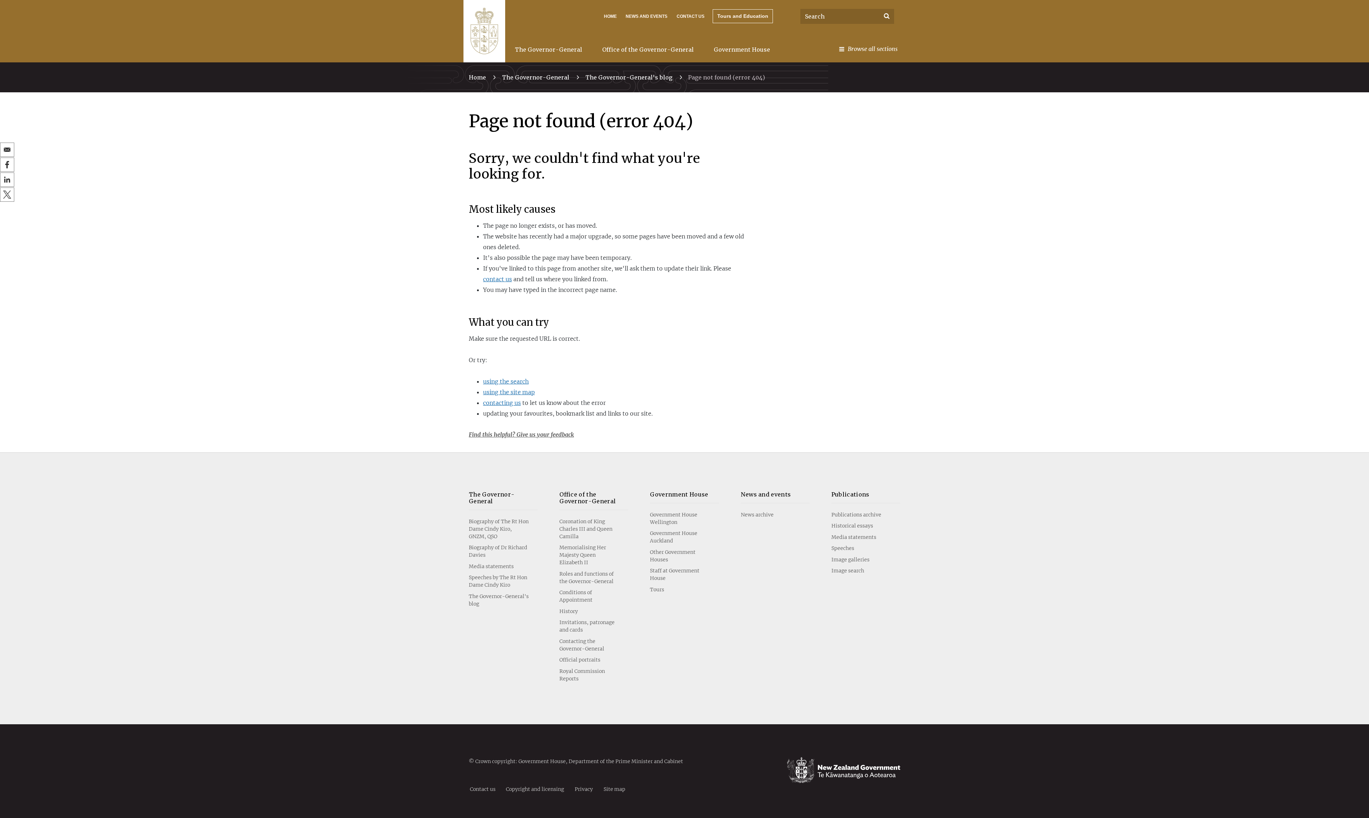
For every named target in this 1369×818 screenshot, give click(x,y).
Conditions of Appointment (576, 596)
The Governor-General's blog (628, 77)
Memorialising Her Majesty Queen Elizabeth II (582, 555)
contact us (497, 279)
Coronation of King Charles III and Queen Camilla (585, 529)
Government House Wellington (673, 518)
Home (610, 16)
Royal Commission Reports (582, 675)
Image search (847, 570)
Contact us (690, 16)
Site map (614, 789)
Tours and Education (742, 16)
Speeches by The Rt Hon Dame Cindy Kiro (498, 581)
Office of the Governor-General (648, 49)
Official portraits (579, 660)
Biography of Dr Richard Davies (498, 551)
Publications (850, 494)
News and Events (646, 16)
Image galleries (850, 559)
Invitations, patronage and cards (587, 626)
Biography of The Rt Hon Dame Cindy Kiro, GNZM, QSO (499, 529)
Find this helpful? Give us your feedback (521, 434)
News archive (757, 514)
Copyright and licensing (535, 789)
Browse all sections (873, 48)
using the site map (509, 392)
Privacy (584, 789)
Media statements (491, 566)
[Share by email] (7, 150)
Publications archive (856, 514)
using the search (506, 381)
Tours (657, 589)
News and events (766, 494)
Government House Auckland (673, 537)
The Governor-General (548, 49)
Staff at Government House (674, 574)
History (568, 611)
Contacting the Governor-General (581, 645)
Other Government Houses (673, 556)
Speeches (842, 548)
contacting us (502, 402)
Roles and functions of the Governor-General (586, 578)
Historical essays (852, 526)
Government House (742, 49)
